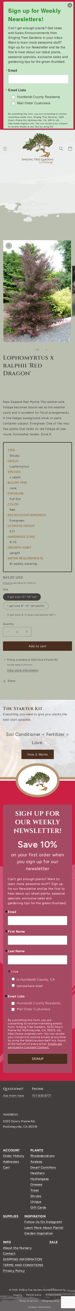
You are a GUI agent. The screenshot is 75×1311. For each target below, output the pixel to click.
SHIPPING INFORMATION (22, 1259)
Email (12, 912)
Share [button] (12, 681)
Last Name (16, 951)
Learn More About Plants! (43, 1228)
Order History (13, 1156)
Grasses (36, 1184)
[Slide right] (46, 349)
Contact (9, 1253)
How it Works (37, 754)
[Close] (69, 5)
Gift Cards (38, 1207)
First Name (16, 931)
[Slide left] (28, 349)
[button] (5, 148)
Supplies (10, 1216)
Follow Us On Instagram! (43, 1222)
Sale (53, 1242)
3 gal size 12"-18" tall (22, 597)
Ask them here (13, 1095)
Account (11, 1150)
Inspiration (35, 1216)
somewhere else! (30, 986)
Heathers (37, 1173)
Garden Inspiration (38, 1233)
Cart (6, 1167)
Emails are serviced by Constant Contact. (35, 1045)
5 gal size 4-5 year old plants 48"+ (33, 616)
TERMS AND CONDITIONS (23, 1265)
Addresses (11, 1162)
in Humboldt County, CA (36, 979)
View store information (22, 670)
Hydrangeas (39, 1179)
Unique (35, 1202)
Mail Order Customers (33, 1009)
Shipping (7, 583)
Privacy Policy (14, 1271)
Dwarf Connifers (43, 1167)
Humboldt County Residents (38, 1003)
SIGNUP (37, 1059)
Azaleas (36, 1162)
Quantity (8, 623)
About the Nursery (17, 1248)
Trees (34, 1190)
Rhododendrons (42, 1156)
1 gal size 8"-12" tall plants (25, 606)
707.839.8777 (41, 1095)
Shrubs (35, 1196)
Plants (36, 1150)
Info (7, 1242)
